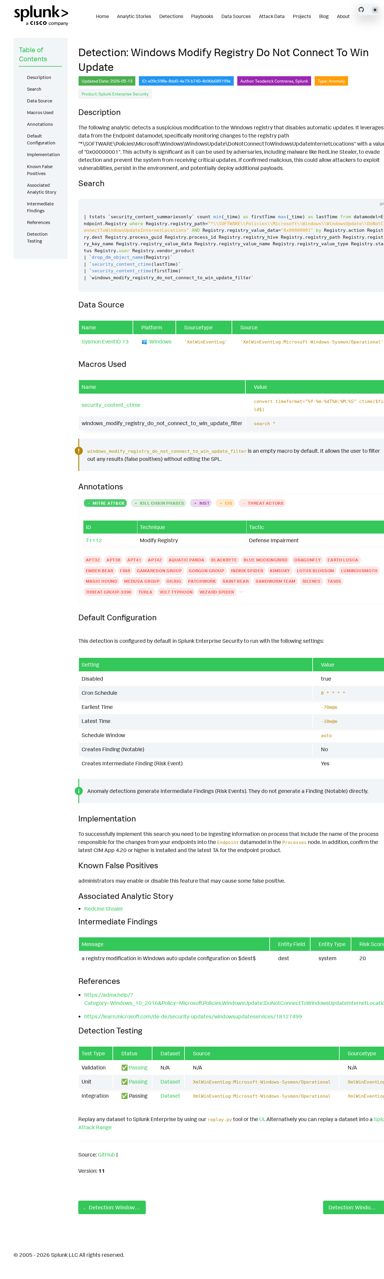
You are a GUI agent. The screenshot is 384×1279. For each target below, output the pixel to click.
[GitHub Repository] (361, 9)
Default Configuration (41, 139)
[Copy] (368, 193)
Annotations (40, 124)
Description (39, 77)
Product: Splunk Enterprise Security (115, 93)
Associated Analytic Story (41, 188)
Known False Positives (39, 170)
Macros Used (40, 112)
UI (261, 1119)
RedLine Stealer (103, 908)
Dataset (170, 1081)
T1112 (94, 540)
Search (34, 89)
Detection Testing (37, 237)
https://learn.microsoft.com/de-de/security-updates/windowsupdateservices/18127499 (193, 1016)
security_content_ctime (111, 404)
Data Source (39, 101)
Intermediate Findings (40, 207)
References (38, 222)
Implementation (43, 154)
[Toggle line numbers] (379, 193)
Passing (138, 1067)
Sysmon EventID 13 (105, 341)
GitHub (106, 1154)
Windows (160, 341)
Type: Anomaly (331, 80)
